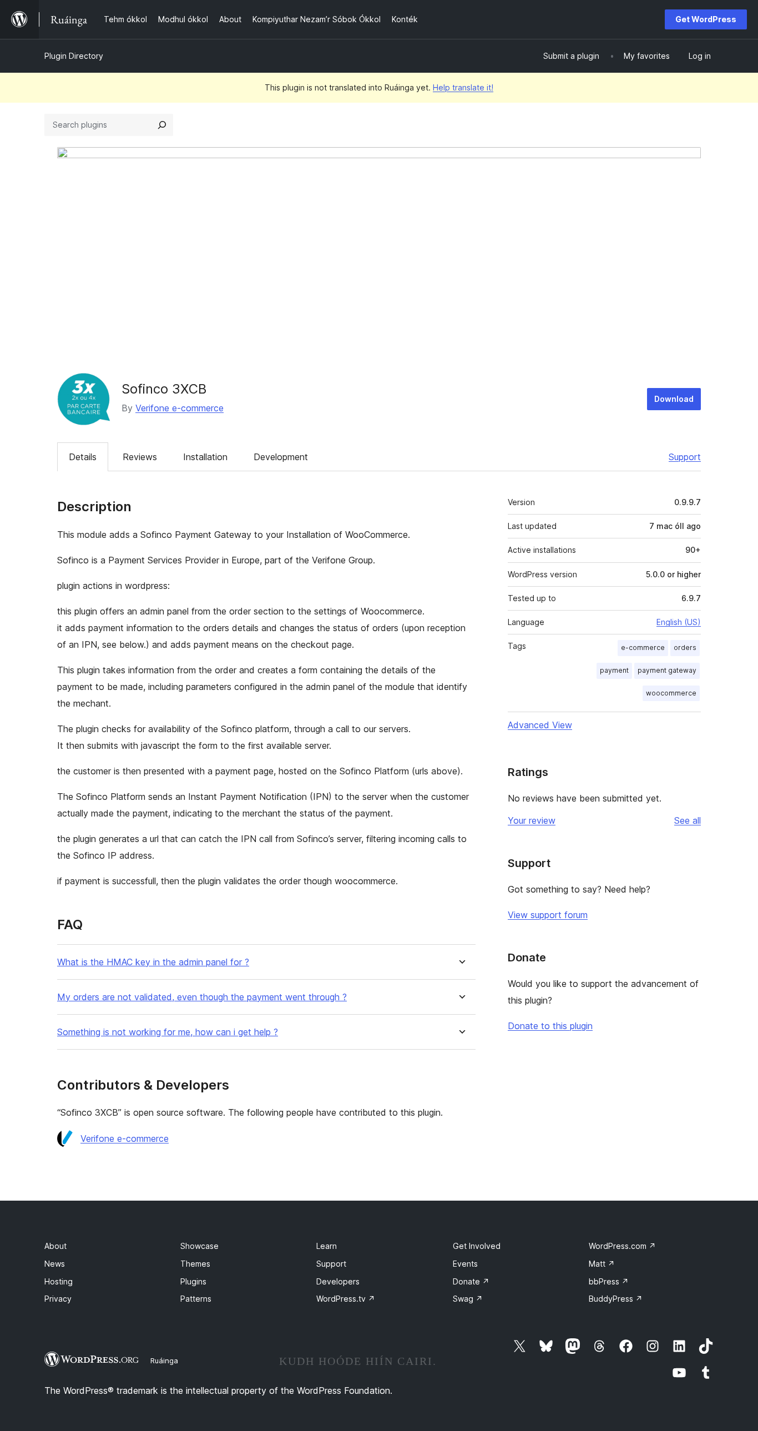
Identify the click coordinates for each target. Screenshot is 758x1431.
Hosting (58, 1281)
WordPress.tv (345, 1298)
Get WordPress (705, 19)
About (55, 1246)
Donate (471, 1281)
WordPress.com (622, 1246)
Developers (338, 1281)
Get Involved (477, 1246)
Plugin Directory (73, 56)
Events (465, 1263)
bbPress (609, 1281)
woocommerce (671, 693)
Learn (326, 1246)
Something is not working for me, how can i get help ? (167, 1032)
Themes (195, 1263)
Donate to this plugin (550, 1025)
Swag (468, 1298)
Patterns (195, 1298)
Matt (602, 1263)
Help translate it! (463, 87)
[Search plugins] (162, 125)
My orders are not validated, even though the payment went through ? (202, 997)
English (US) (678, 622)
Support (685, 456)
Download (674, 399)
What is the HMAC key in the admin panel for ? (153, 962)
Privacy (58, 1298)
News (54, 1263)
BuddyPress (616, 1298)
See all (687, 820)
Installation (205, 456)
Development (281, 456)
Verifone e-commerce (179, 408)
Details (83, 456)
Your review (531, 820)
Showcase (199, 1246)
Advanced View (540, 724)
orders (685, 647)
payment (614, 670)
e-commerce (643, 647)
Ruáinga (164, 1360)
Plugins (193, 1281)
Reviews (140, 456)
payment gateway (667, 670)
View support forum (548, 914)
